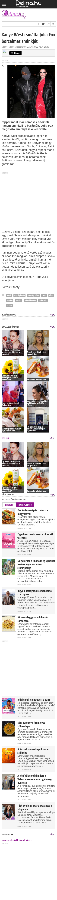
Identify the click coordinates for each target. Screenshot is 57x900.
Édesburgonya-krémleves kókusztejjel (31, 724)
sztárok (9, 305)
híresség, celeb (33, 295)
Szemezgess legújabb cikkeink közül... (17, 840)
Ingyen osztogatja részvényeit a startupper (34, 592)
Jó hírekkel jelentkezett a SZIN (33, 700)
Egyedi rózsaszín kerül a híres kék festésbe (35, 536)
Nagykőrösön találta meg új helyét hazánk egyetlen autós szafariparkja (36, 564)
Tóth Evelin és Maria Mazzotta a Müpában (34, 807)
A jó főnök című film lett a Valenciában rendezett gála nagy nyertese (35, 779)
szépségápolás (19, 295)
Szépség (5, 438)
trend (44, 295)
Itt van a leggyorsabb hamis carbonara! (32, 619)
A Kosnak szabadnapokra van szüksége (33, 751)
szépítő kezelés (30, 300)
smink (9, 295)
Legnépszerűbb (25, 504)
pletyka (18, 300)
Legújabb (9, 505)
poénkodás (43, 300)
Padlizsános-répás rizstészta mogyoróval (32, 512)
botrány (10, 300)
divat (51, 295)
